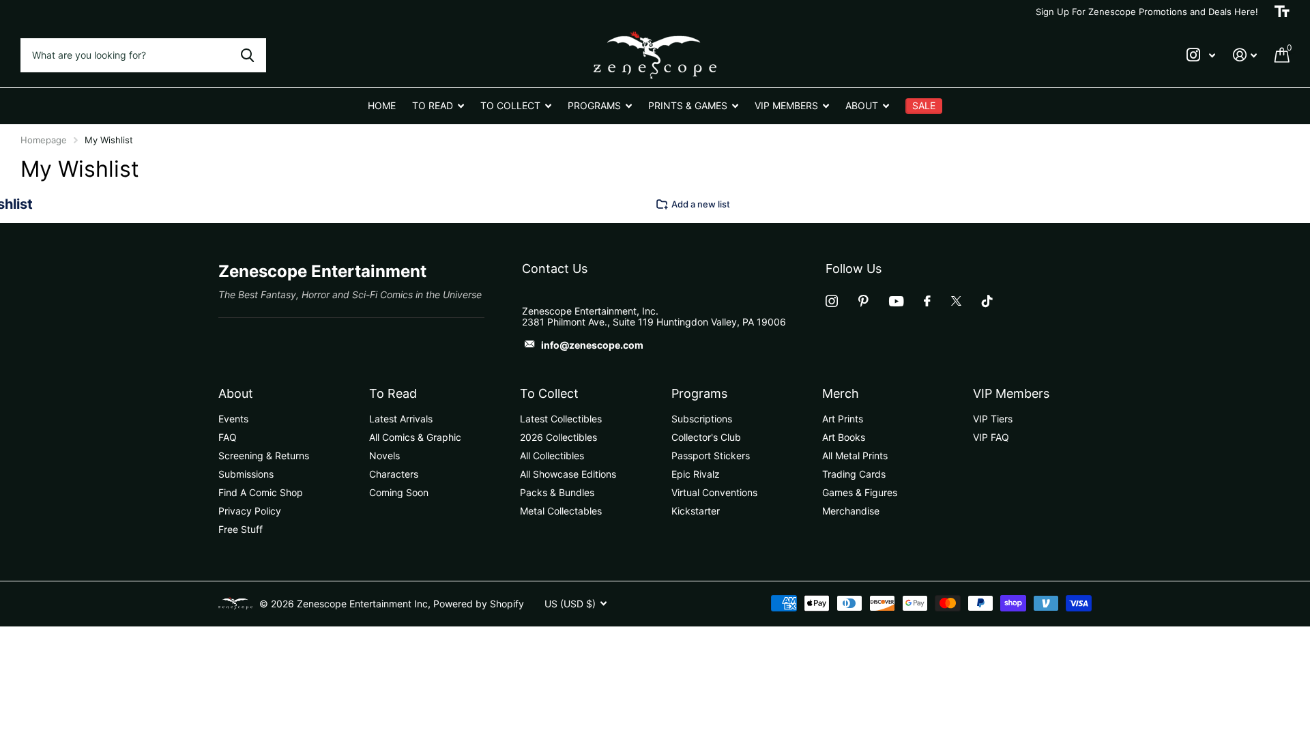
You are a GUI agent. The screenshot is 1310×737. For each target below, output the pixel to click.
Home (382, 105)
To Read (393, 393)
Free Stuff (240, 529)
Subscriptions (701, 418)
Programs (699, 393)
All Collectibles (552, 455)
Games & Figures (859, 492)
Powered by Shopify (478, 603)
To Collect (549, 393)
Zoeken (247, 55)
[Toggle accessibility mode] (1282, 11)
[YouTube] (896, 301)
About (235, 393)
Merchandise (850, 511)
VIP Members (1011, 393)
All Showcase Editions (568, 474)
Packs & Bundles (557, 492)
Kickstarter (695, 511)
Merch (840, 393)
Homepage (43, 139)
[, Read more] (1201, 55)
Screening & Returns (263, 455)
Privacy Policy (249, 511)
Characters (393, 474)
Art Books (843, 437)
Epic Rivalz (695, 474)
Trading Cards (854, 474)
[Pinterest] (863, 301)
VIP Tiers (993, 418)
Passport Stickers (710, 455)
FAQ (227, 437)
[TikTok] (987, 301)
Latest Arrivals (401, 418)
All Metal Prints (855, 455)
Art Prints (842, 418)
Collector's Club (706, 437)
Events (233, 418)
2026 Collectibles (558, 437)
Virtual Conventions (714, 492)
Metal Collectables (561, 511)
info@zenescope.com (592, 345)
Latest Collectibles (561, 418)
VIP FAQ (991, 437)
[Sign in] (1244, 55)
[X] (956, 301)
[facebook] (927, 300)
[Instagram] (832, 301)
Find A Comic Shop (260, 492)
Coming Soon (398, 492)
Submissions (246, 474)
